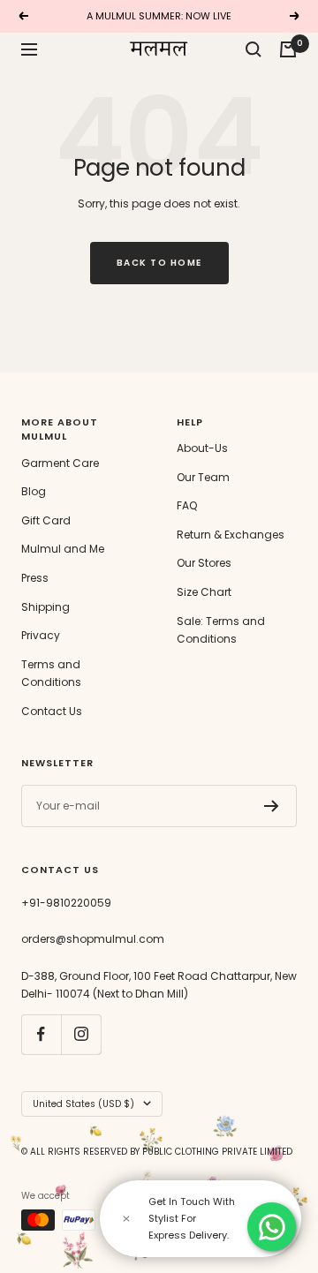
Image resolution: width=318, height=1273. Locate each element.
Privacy (40, 635)
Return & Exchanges (230, 534)
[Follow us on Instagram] (81, 1034)
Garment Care (60, 463)
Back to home (159, 262)
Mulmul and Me (62, 548)
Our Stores (204, 562)
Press (35, 577)
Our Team (203, 477)
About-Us (202, 448)
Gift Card (46, 520)
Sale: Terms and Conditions (221, 630)
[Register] (271, 806)
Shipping (45, 606)
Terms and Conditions (51, 673)
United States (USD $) (83, 1104)
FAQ (187, 505)
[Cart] (288, 49)
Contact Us (51, 711)
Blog (33, 491)
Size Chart (204, 591)
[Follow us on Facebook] (41, 1034)
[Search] (253, 49)
